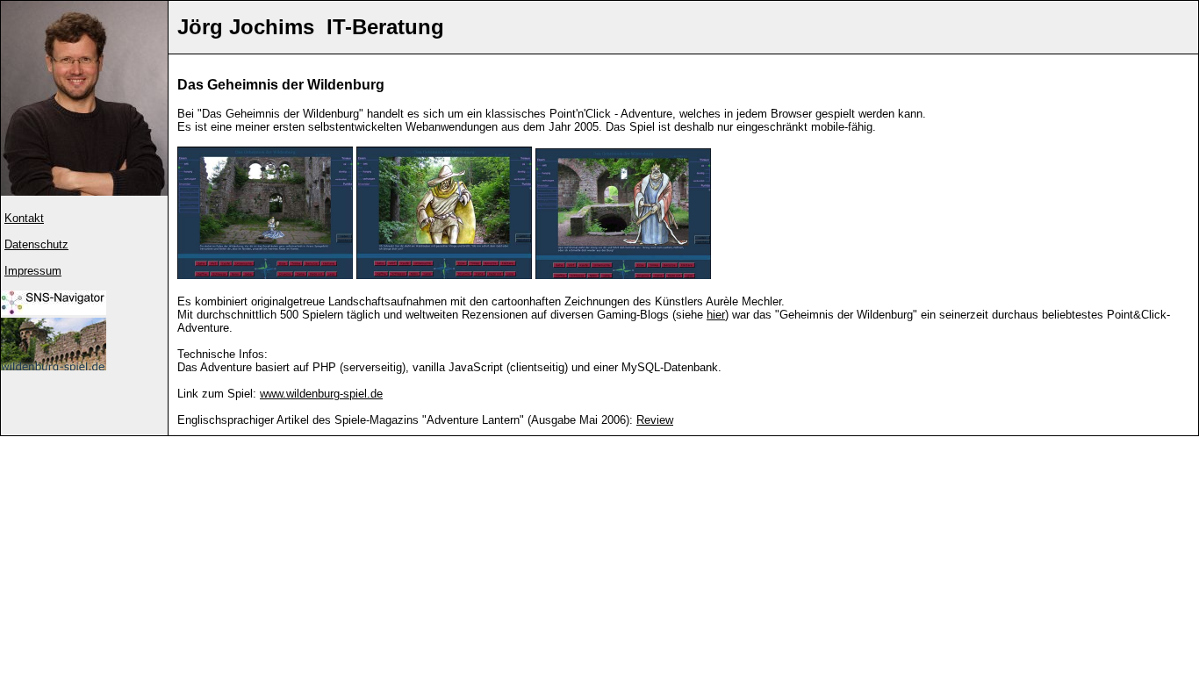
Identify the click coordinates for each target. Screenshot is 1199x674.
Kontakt (24, 218)
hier (716, 314)
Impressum (32, 270)
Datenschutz (36, 244)
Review (654, 420)
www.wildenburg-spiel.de (321, 393)
